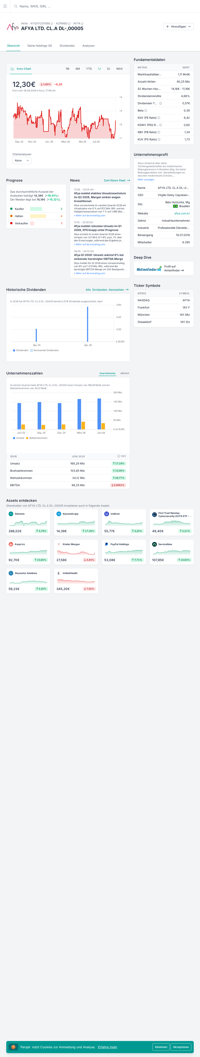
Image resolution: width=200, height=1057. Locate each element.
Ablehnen (161, 1047)
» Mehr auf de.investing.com (89, 215)
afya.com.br (182, 213)
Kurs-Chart (23, 68)
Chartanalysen (21, 154)
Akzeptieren (181, 1047)
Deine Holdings (40, 45)
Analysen (88, 45)
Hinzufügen (178, 26)
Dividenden (67, 45)
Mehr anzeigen (146, 179)
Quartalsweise (107, 373)
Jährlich (124, 373)
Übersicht (13, 45)
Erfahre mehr (107, 1047)
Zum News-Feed (115, 180)
